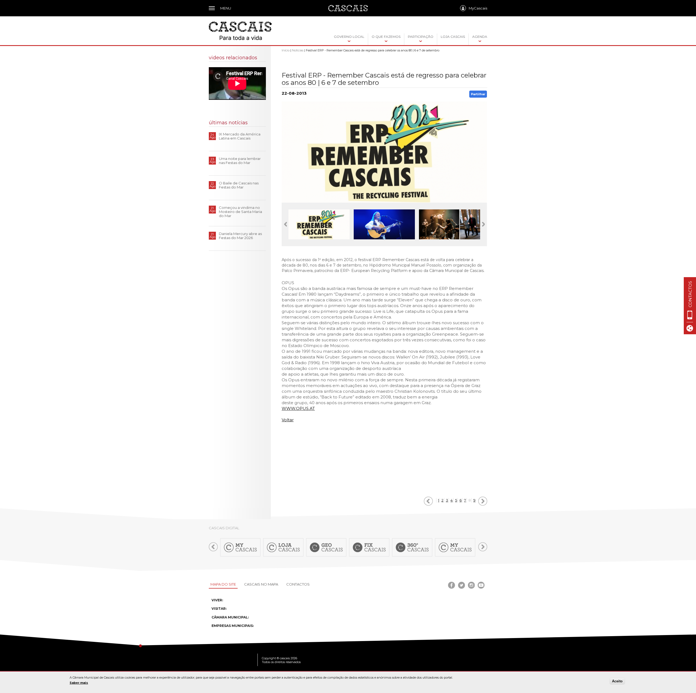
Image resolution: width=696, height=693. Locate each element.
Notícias (297, 50)
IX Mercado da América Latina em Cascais (239, 136)
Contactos (298, 584)
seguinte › (482, 501)
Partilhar (478, 94)
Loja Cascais (453, 37)
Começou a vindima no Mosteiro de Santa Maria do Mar (240, 211)
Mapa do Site (223, 584)
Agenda (479, 37)
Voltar (288, 419)
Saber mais (79, 683)
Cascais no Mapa (261, 584)
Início (286, 50)
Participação (420, 37)
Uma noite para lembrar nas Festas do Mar (240, 160)
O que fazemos (386, 37)
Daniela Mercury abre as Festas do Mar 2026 (240, 235)
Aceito (617, 681)
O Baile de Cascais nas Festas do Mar (239, 185)
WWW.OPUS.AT (298, 408)
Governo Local (349, 37)
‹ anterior (428, 501)
